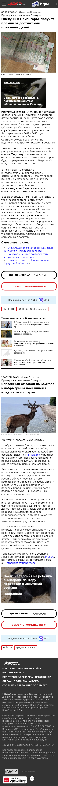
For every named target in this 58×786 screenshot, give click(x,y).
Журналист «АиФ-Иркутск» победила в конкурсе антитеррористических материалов (32, 362)
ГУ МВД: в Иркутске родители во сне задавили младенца (31, 332)
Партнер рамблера (28, 771)
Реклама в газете (13, 672)
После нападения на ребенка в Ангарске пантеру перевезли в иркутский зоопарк (28, 581)
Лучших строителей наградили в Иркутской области (26, 262)
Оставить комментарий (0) (29, 286)
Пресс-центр (43, 677)
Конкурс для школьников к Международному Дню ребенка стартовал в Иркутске (34, 343)
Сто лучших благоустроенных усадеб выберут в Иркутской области (29, 249)
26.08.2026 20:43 (10, 377)
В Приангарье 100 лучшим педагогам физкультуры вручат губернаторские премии (31, 324)
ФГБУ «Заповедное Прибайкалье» (20, 434)
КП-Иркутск (32, 454)
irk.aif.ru (49, 556)
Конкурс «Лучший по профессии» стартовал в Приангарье (27, 256)
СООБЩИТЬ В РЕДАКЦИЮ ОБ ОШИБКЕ (24, 685)
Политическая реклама (17, 677)
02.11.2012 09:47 (9, 12)
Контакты (8, 668)
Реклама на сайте (29, 668)
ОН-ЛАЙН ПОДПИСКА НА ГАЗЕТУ (20, 681)
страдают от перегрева (21, 563)
